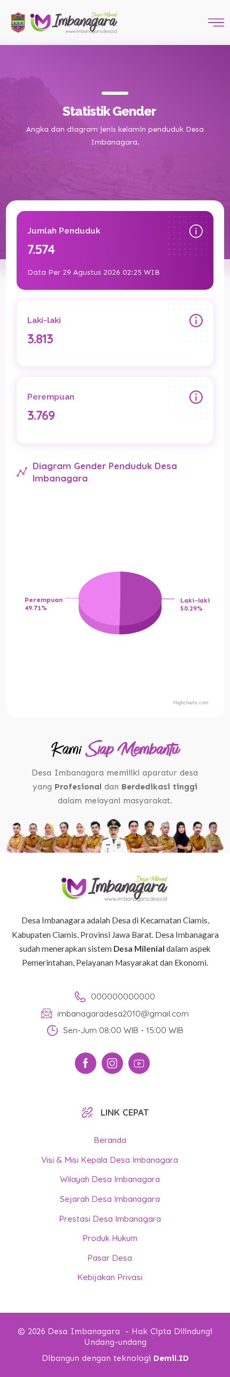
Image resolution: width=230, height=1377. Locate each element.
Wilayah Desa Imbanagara (110, 1179)
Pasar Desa (109, 1258)
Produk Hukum (109, 1238)
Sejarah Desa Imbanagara (110, 1199)
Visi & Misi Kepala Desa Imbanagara (109, 1160)
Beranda (110, 1140)
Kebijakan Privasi (109, 1277)
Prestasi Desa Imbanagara (110, 1219)
